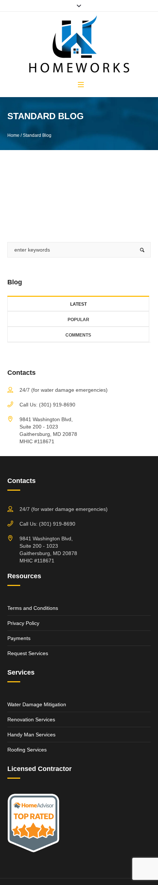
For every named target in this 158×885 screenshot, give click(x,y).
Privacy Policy (23, 623)
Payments (18, 638)
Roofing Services (27, 750)
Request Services (27, 653)
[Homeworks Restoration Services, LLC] (79, 45)
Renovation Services (31, 719)
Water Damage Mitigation (36, 704)
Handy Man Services (31, 735)
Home (13, 135)
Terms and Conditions (32, 608)
